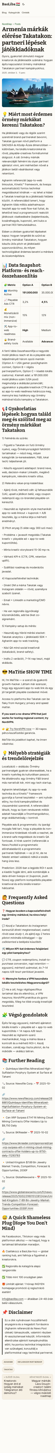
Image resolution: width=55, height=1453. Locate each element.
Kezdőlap (7, 24)
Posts (18, 24)
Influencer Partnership (30, 1362)
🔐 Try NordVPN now (18, 728)
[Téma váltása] (23, 4)
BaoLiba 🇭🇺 (11, 4)
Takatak (8, 1369)
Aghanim (8, 1362)
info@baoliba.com (13, 1298)
